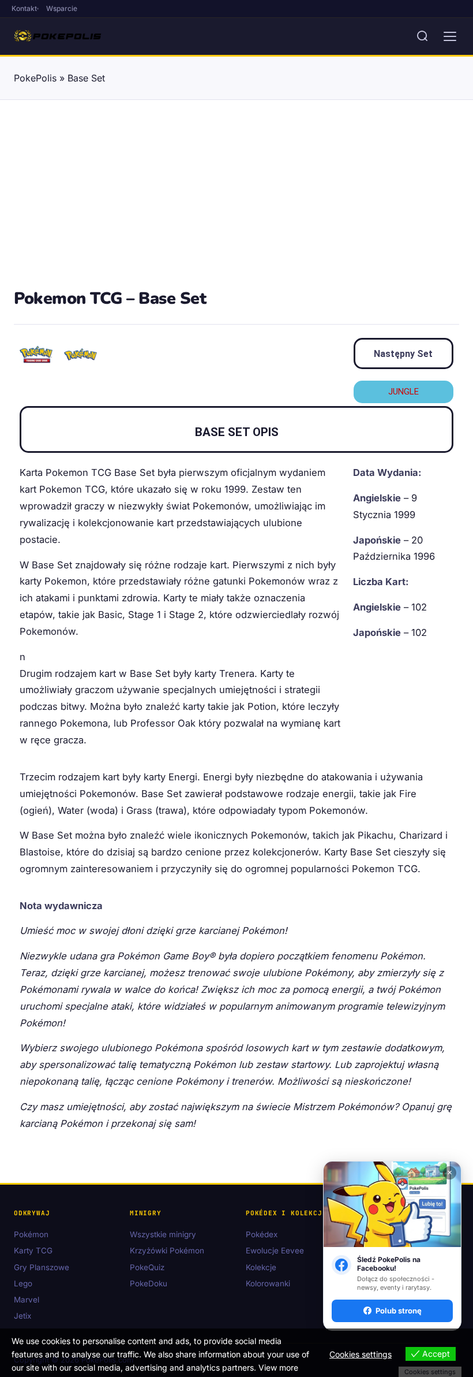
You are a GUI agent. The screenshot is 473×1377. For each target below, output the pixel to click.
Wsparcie (61, 8)
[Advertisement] (236, 198)
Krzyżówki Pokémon (167, 1251)
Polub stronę (399, 1310)
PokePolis (35, 78)
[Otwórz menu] (449, 36)
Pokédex (261, 1235)
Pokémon (31, 1235)
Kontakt (24, 8)
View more (278, 1367)
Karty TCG (33, 1251)
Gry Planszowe (41, 1267)
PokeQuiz (147, 1267)
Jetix (22, 1316)
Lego (23, 1283)
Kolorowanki (268, 1283)
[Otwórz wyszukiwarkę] (422, 36)
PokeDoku (148, 1283)
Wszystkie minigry (163, 1235)
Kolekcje (261, 1267)
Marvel (26, 1300)
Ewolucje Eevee (275, 1251)
